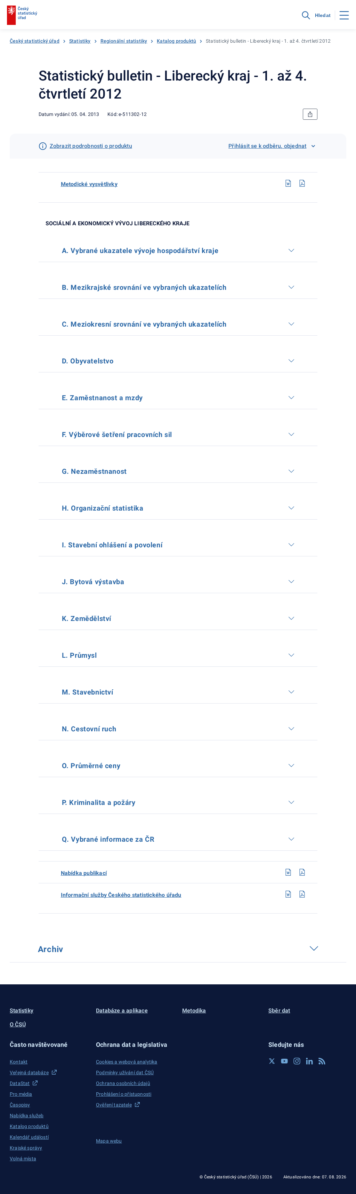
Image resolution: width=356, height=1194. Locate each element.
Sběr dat (279, 1010)
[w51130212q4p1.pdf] (302, 872)
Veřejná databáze (29, 1072)
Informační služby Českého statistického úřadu (121, 895)
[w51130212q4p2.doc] (288, 894)
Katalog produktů (176, 41)
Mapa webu (109, 1141)
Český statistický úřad (34, 41)
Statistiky (80, 41)
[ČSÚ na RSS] (321, 1061)
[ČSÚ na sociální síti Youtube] (284, 1061)
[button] (49, 1044)
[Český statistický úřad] (22, 15)
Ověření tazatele (114, 1105)
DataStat (20, 1083)
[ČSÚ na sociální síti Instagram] (296, 1061)
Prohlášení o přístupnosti (123, 1094)
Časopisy (20, 1105)
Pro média (21, 1094)
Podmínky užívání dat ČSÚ (125, 1072)
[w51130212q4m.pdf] (302, 183)
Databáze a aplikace (122, 1010)
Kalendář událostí (29, 1137)
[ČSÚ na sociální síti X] (271, 1061)
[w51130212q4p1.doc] (288, 872)
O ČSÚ (18, 1024)
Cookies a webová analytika (126, 1062)
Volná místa (23, 1158)
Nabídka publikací (84, 873)
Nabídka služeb (26, 1115)
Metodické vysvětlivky (89, 184)
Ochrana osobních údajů (123, 1083)
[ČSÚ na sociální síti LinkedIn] (309, 1061)
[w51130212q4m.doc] (288, 183)
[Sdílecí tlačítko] (310, 114)
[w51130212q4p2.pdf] (302, 894)
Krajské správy (26, 1148)
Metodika (194, 1010)
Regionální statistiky (123, 41)
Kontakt (18, 1062)
